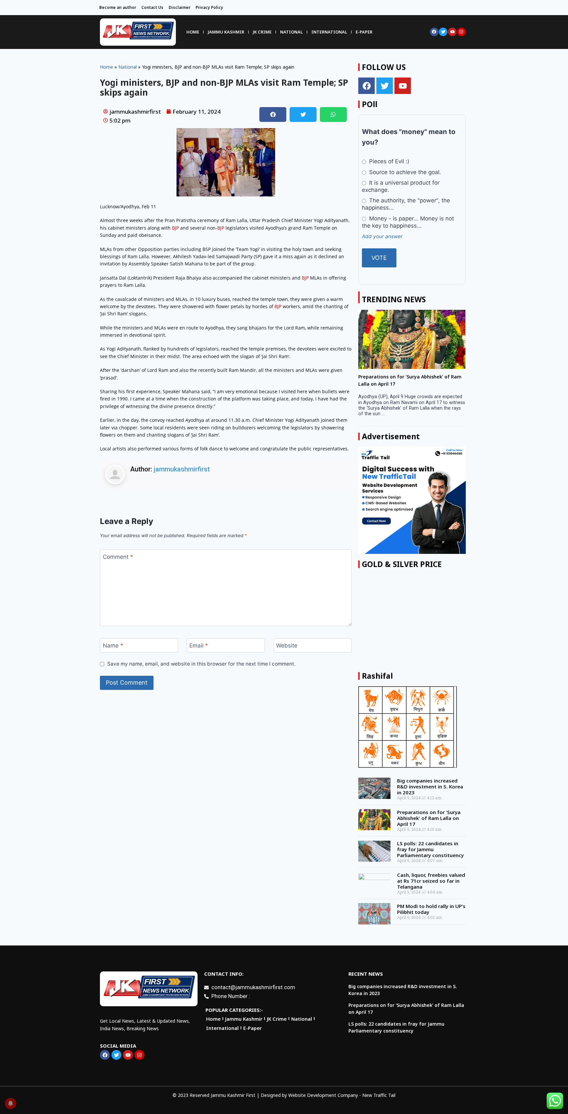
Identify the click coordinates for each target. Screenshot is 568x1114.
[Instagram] (461, 32)
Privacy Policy (209, 7)
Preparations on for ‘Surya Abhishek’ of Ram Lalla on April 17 (429, 818)
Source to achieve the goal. (404, 172)
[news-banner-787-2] (411, 500)
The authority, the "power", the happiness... (406, 204)
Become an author (117, 7)
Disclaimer (179, 7)
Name (113, 645)
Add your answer (382, 236)
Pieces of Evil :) (388, 161)
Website (286, 645)
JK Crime (262, 32)
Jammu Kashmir (226, 32)
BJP (175, 228)
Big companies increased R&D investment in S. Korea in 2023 (430, 786)
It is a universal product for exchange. (400, 186)
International (329, 32)
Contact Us (152, 7)
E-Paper (364, 32)
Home (192, 32)
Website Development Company (323, 1095)
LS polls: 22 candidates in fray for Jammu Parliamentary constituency (430, 849)
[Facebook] (434, 32)
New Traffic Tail (378, 1095)
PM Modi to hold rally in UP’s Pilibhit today (431, 909)
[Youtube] (452, 32)
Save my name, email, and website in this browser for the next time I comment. (201, 664)
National (291, 32)
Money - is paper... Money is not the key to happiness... (408, 222)
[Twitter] (443, 32)
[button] (272, 114)
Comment (118, 556)
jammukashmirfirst (182, 469)
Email (198, 645)
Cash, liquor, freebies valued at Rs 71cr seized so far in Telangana (431, 881)
